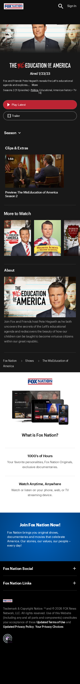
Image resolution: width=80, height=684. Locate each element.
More (35, 85)
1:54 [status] (11, 158)
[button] (60, 6)
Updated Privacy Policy (18, 626)
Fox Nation (10, 361)
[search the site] (60, 6)
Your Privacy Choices (49, 626)
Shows (29, 361)
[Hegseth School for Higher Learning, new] (47, 254)
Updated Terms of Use (51, 622)
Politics (34, 90)
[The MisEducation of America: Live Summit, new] (17, 254)
